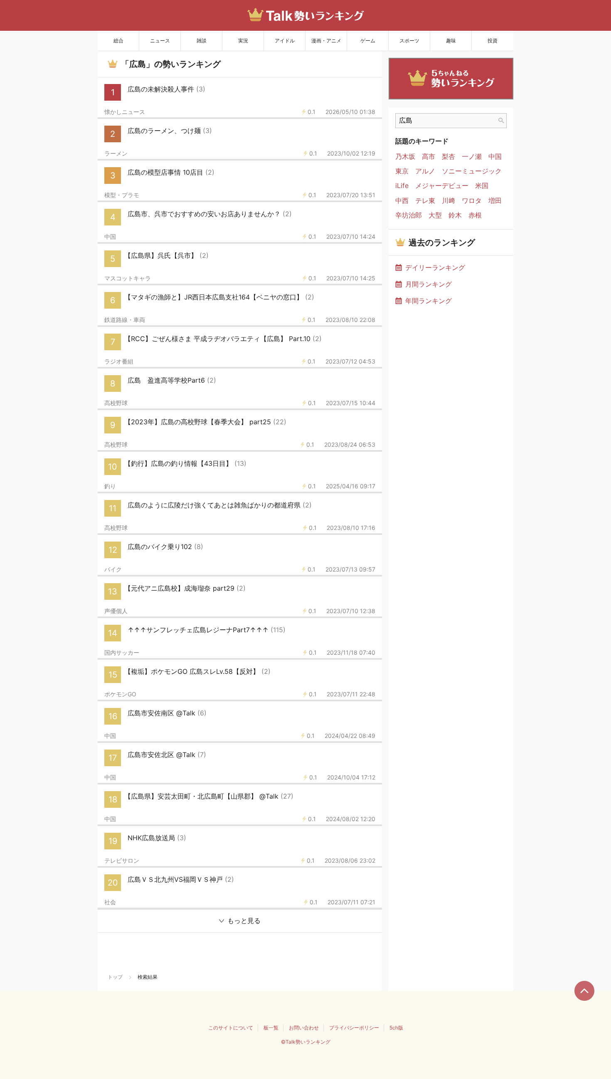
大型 (435, 215)
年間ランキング (428, 301)
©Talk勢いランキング (305, 1042)
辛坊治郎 (408, 215)
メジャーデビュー (441, 186)
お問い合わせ (304, 1028)
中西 (402, 201)
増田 (495, 201)
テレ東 (425, 201)
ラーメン (116, 153)
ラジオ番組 (118, 361)
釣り (110, 486)
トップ (115, 977)
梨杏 (448, 157)
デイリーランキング (435, 267)
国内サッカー (121, 652)
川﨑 (448, 201)
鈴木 (455, 215)
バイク (113, 569)
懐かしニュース (124, 112)
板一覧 (271, 1028)
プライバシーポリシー (354, 1028)
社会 (110, 902)
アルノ (425, 171)
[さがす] (501, 121)
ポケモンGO (120, 694)
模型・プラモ (121, 195)
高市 (428, 157)
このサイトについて (230, 1028)
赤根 (475, 215)
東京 (402, 171)
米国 (481, 186)
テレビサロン (121, 860)
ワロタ (472, 201)
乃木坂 (405, 157)
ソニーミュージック (472, 171)
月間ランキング (428, 284)
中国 (110, 236)
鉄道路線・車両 (124, 320)
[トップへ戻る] (584, 991)
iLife (402, 186)
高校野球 (116, 403)
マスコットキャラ (127, 278)
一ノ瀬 (472, 157)
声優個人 (116, 611)
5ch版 (396, 1028)
